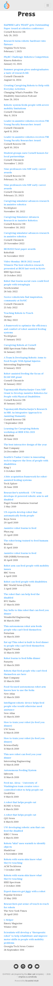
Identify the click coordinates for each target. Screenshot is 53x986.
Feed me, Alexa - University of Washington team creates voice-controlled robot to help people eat (23, 786)
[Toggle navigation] (48, 5)
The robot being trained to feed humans (26, 540)
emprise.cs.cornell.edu (28, 977)
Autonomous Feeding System (20, 770)
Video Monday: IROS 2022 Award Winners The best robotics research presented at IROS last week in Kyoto (24, 265)
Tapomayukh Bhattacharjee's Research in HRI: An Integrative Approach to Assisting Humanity (25, 412)
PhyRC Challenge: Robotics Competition (26, 56)
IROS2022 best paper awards (20, 248)
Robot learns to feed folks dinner (22, 658)
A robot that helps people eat (20, 802)
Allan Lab (31, 974)
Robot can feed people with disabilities (25, 581)
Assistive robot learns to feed (20, 528)
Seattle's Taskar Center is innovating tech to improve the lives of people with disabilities (26, 461)
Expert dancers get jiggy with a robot (24, 891)
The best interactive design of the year (25, 444)
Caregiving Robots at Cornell (20, 345)
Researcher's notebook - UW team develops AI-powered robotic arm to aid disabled (26, 496)
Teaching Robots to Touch (18, 312)
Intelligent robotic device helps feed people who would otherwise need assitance (24, 706)
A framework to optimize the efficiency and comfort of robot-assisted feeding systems (25, 329)
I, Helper (8, 919)
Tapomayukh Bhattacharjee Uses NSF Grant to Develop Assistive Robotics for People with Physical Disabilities (25, 393)
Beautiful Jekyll (31, 981)
